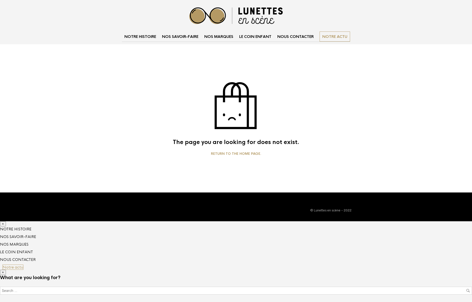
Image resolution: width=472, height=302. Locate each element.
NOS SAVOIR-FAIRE (180, 36)
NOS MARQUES (218, 36)
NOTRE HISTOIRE (140, 36)
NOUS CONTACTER (295, 36)
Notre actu (334, 36)
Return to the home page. (236, 154)
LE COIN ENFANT (255, 36)
